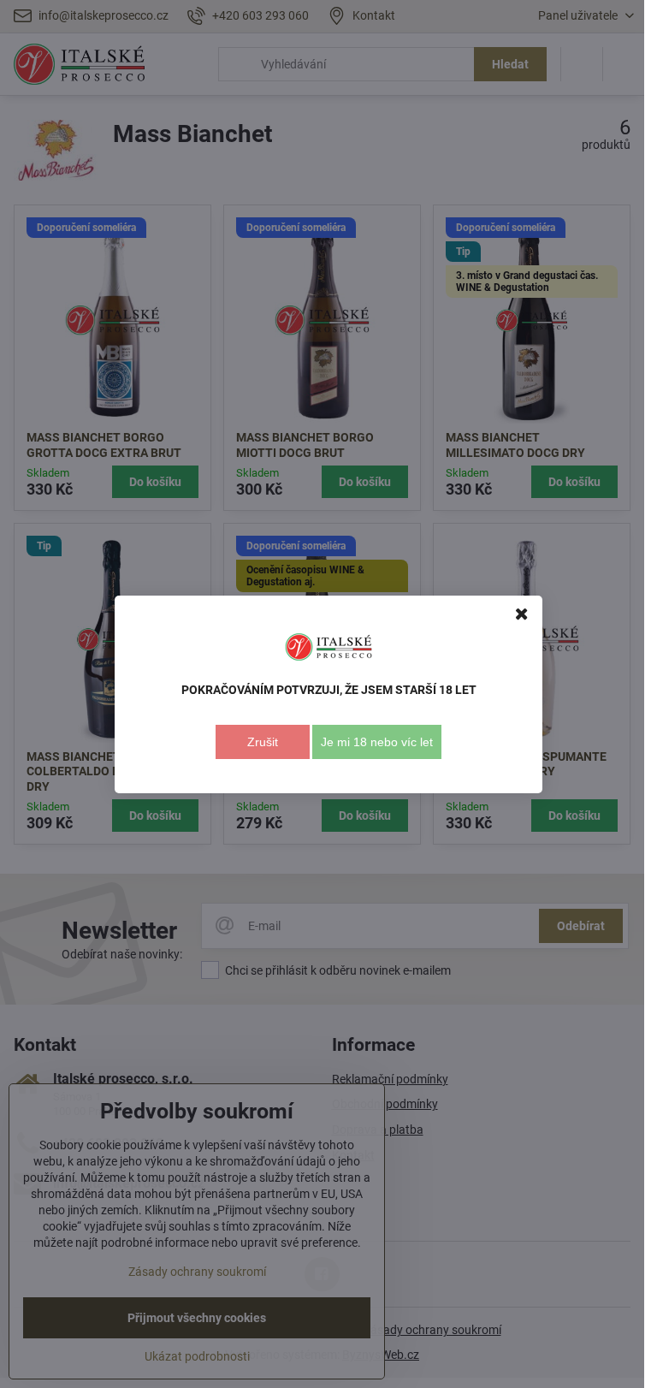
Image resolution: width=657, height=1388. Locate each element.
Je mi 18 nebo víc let (377, 742)
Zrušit (262, 742)
